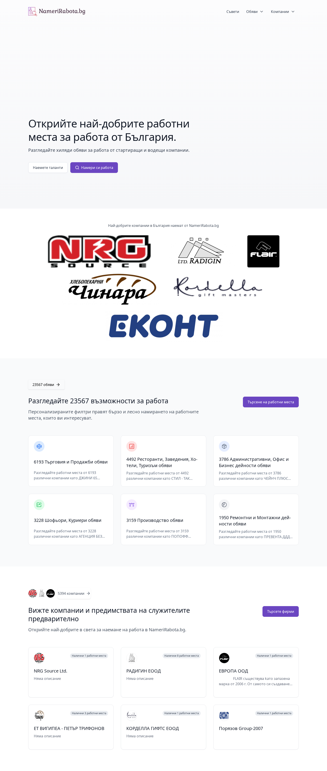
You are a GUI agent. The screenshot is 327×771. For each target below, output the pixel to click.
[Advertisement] (163, 56)
